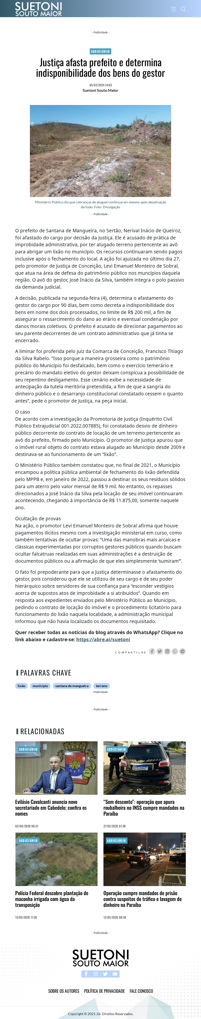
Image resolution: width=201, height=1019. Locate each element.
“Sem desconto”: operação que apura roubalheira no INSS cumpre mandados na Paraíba (143, 807)
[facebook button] (86, 974)
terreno (101, 686)
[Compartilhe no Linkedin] (167, 651)
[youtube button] (115, 974)
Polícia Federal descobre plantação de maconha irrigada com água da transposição (51, 898)
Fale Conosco (141, 991)
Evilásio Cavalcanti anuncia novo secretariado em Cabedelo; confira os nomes (51, 807)
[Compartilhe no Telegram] (182, 651)
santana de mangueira (71, 686)
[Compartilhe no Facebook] (152, 651)
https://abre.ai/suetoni (103, 639)
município (40, 686)
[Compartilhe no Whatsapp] (175, 651)
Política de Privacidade (104, 991)
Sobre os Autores (63, 991)
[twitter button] (105, 974)
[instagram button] (95, 974)
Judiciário (100, 51)
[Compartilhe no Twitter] (159, 651)
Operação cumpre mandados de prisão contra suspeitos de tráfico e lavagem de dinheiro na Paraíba (142, 898)
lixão (21, 686)
